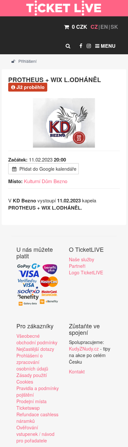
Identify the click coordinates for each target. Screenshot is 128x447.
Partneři (77, 266)
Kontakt (77, 371)
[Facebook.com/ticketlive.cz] (80, 45)
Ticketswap (28, 407)
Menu (107, 45)
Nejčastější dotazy (35, 349)
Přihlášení (26, 61)
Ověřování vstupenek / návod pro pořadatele (35, 434)
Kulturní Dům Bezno (45, 181)
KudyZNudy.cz (84, 348)
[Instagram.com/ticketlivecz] (89, 45)
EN (104, 26)
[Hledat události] (68, 45)
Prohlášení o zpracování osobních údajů (32, 362)
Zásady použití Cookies (31, 378)
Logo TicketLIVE (86, 272)
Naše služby (81, 259)
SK (114, 26)
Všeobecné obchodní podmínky (36, 339)
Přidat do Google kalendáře (47, 168)
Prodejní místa (31, 401)
